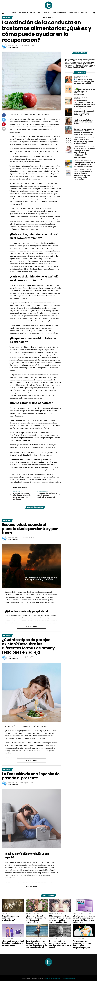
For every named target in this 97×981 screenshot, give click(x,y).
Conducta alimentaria (27, 13)
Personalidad (74, 13)
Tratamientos (48, 18)
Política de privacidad (52, 978)
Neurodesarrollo (59, 13)
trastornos (14, 47)
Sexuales (84, 13)
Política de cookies (68, 978)
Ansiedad (13, 13)
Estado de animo (44, 13)
